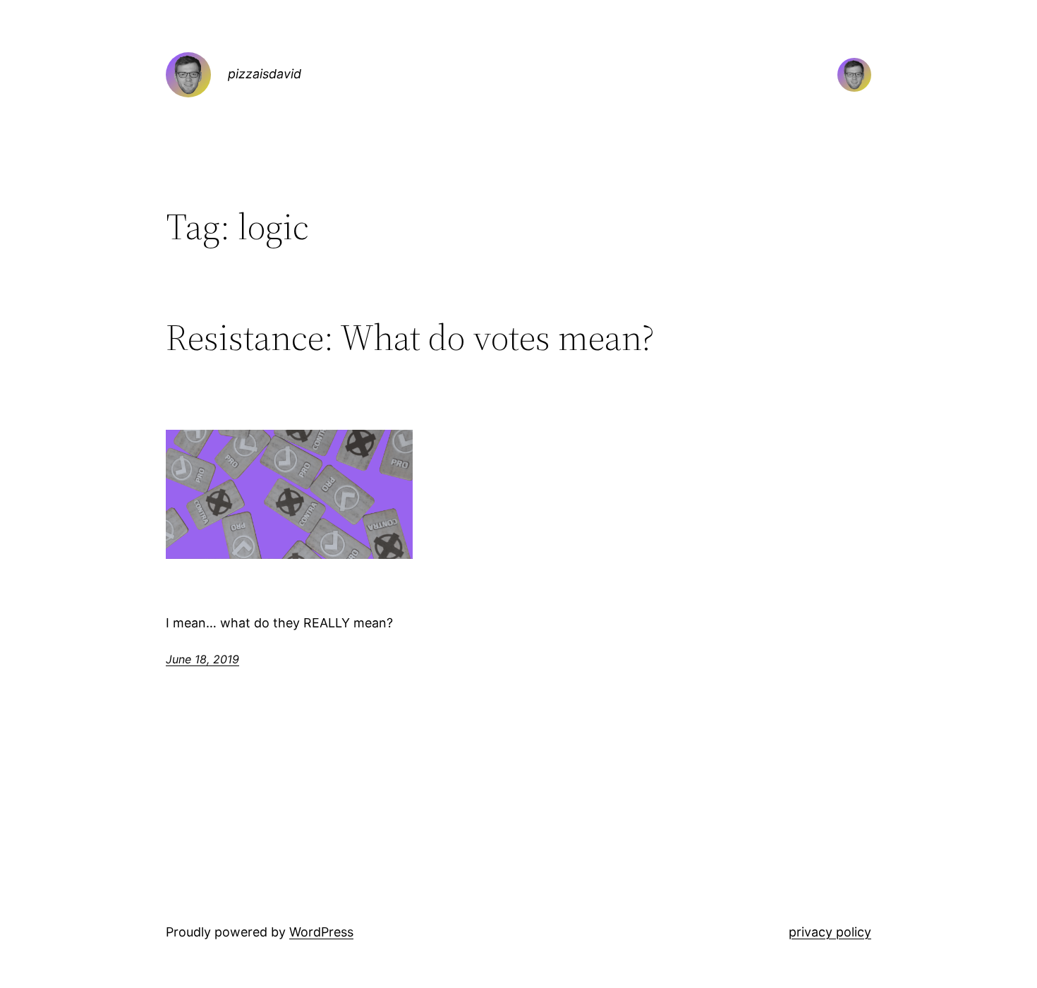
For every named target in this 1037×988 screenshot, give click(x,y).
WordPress (321, 931)
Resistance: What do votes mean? (410, 337)
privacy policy (830, 931)
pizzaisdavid (264, 73)
